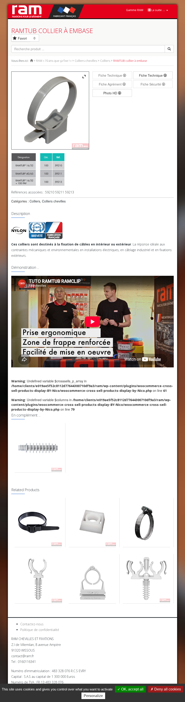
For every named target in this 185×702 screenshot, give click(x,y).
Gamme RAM (134, 10)
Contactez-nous (32, 624)
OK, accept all (131, 689)
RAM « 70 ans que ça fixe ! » (54, 61)
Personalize (93, 696)
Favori (22, 38)
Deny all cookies (167, 689)
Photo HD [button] (110, 93)
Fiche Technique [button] (151, 75)
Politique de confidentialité (39, 630)
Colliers (105, 61)
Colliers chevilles (86, 61)
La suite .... (158, 10)
